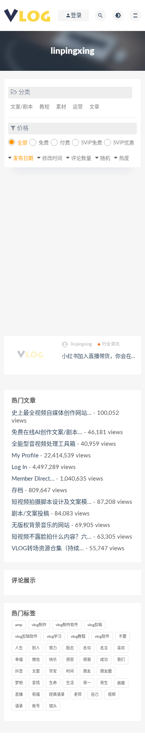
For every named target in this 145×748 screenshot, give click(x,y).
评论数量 (81, 158)
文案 (36, 671)
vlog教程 (78, 636)
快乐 (53, 660)
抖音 (19, 671)
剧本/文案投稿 (30, 514)
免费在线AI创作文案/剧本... (47, 432)
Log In (19, 467)
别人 (36, 648)
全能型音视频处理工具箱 (43, 444)
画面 (121, 683)
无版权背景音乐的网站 (41, 525)
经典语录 (57, 695)
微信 (36, 660)
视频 (112, 695)
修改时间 (52, 158)
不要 (122, 636)
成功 (104, 660)
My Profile (25, 456)
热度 (124, 158)
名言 (104, 648)
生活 (70, 683)
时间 (70, 671)
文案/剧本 (21, 107)
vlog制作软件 (67, 625)
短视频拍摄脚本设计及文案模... (52, 502)
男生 (104, 683)
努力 (53, 648)
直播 (19, 695)
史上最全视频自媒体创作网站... (52, 413)
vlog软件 (102, 636)
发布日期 (23, 158)
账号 (36, 706)
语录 (19, 706)
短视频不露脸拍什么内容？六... (52, 537)
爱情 (36, 683)
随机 (105, 158)
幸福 (19, 660)
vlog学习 (54, 636)
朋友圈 (106, 671)
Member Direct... (33, 479)
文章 (94, 107)
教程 (44, 107)
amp (18, 625)
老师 (78, 695)
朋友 (87, 671)
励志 (70, 648)
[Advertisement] (72, 251)
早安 (53, 671)
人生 (19, 648)
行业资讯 (110, 344)
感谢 (87, 660)
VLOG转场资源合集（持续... (48, 548)
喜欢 (121, 648)
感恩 (70, 660)
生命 (53, 683)
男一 (87, 683)
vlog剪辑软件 (26, 636)
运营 (78, 107)
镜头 (53, 706)
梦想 (19, 683)
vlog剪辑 (94, 625)
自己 (95, 695)
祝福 (36, 695)
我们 (121, 660)
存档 (17, 490)
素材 (61, 107)
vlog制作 (39, 625)
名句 (87, 648)
